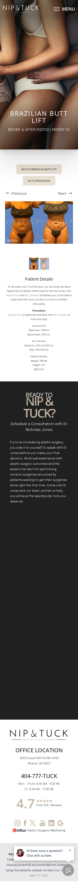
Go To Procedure (39, 180)
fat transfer (31, 295)
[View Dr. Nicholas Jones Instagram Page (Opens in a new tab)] (18, 824)
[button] (57, 9)
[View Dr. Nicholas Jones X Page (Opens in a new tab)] (33, 824)
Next (62, 193)
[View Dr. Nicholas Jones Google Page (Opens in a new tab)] (60, 824)
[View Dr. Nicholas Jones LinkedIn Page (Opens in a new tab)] (51, 824)
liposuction (12, 295)
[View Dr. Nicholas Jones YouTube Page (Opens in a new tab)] (42, 824)
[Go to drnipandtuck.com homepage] (21, 9)
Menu (68, 9)
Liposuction (15, 314)
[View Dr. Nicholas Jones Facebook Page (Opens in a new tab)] (25, 824)
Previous (19, 193)
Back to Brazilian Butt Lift (39, 169)
